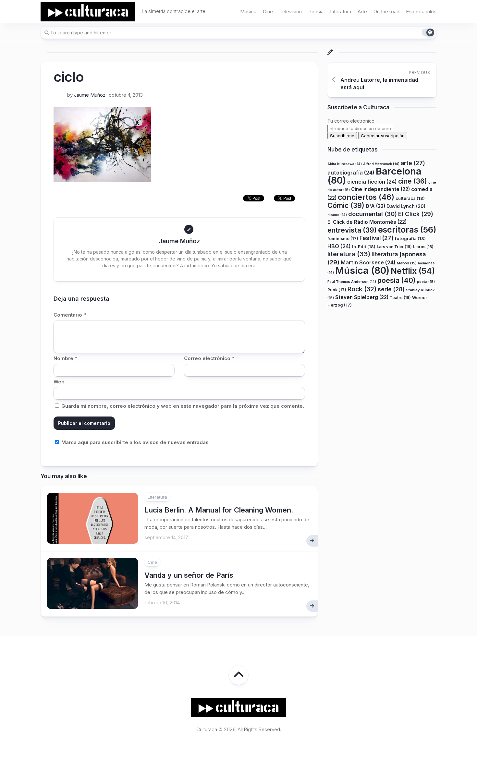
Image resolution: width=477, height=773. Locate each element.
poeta (426, 281)
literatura (348, 254)
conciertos (366, 196)
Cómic (345, 205)
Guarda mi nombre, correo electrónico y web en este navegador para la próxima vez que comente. (182, 406)
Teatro (400, 297)
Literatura (340, 11)
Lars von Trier (394, 246)
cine (412, 181)
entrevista (352, 229)
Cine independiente (380, 189)
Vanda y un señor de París (188, 575)
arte (413, 162)
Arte (362, 11)
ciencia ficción (372, 181)
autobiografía (350, 172)
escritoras (407, 229)
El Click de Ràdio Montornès (367, 222)
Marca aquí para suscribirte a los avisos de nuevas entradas (134, 442)
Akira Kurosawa (344, 164)
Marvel (407, 262)
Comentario (70, 315)
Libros (423, 246)
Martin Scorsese (368, 262)
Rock (362, 289)
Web (59, 382)
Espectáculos (421, 11)
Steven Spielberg (361, 297)
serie (391, 289)
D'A (375, 206)
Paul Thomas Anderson (351, 281)
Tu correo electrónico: (351, 121)
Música (248, 11)
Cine (268, 11)
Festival (377, 238)
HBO (339, 246)
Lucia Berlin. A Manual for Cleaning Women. (218, 510)
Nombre (65, 358)
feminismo (342, 238)
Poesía (316, 11)
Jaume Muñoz (89, 95)
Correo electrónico (209, 358)
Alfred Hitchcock (381, 164)
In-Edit (363, 246)
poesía (396, 280)
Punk (336, 289)
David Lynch (405, 206)
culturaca (410, 197)
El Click (415, 213)
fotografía (410, 238)
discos (337, 214)
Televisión (290, 11)
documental (372, 213)
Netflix (413, 271)
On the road (386, 11)
